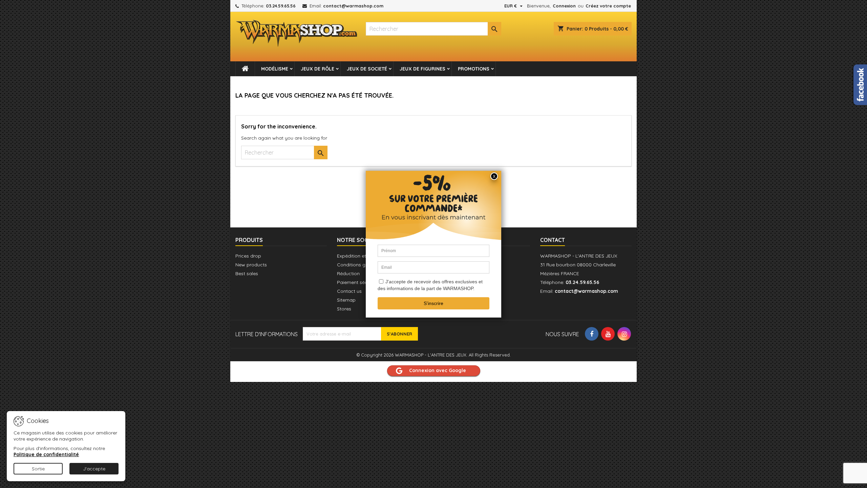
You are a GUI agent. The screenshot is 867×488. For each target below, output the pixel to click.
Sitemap (346, 300)
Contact (552, 240)
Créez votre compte (608, 5)
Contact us (349, 291)
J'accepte (94, 469)
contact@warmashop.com (353, 5)
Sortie (38, 469)
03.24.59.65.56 (281, 5)
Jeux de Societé (367, 69)
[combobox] (433, 29)
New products (251, 265)
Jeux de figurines (422, 69)
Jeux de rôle (317, 69)
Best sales (246, 273)
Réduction (348, 273)
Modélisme (274, 69)
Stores (344, 309)
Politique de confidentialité (46, 454)
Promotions (473, 69)
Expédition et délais (359, 256)
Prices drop (248, 256)
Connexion (564, 5)
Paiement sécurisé (357, 282)
